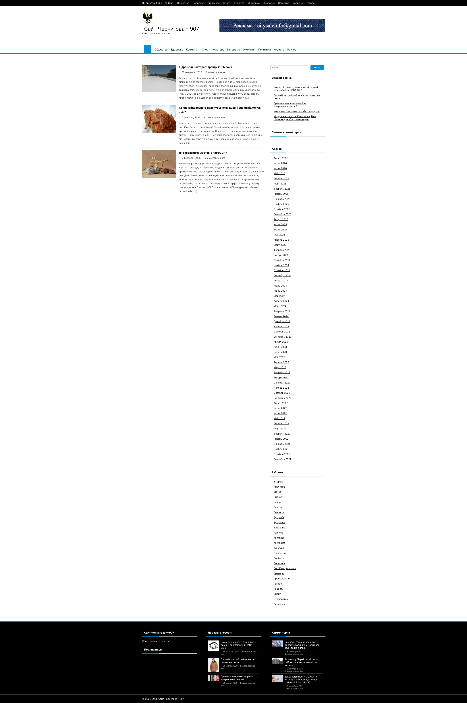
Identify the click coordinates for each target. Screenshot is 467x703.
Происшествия (282, 578)
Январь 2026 (281, 193)
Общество (183, 2)
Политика (283, 2)
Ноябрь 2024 (281, 265)
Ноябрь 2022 (281, 387)
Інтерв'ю (278, 481)
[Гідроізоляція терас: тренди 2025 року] (159, 91)
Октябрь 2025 (282, 209)
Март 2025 (280, 244)
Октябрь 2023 (282, 331)
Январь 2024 (281, 316)
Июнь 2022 (280, 413)
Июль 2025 (280, 224)
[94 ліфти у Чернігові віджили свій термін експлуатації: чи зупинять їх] (277, 661)
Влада (277, 502)
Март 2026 (280, 183)
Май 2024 (279, 295)
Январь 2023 (281, 377)
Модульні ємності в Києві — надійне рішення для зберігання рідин (295, 118)
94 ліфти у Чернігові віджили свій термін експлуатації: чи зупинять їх (302, 662)
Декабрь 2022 (282, 382)
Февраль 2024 (282, 311)
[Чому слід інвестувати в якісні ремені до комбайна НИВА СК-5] (213, 645)
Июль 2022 (280, 408)
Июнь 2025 (280, 229)
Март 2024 (280, 306)
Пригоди (279, 573)
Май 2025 (279, 234)
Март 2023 (280, 367)
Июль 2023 (280, 346)
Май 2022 (279, 418)
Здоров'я (279, 517)
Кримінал (279, 537)
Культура (239, 2)
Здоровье (198, 2)
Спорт (226, 2)
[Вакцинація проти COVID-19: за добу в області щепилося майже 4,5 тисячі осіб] (277, 678)
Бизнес (278, 496)
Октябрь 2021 (282, 454)
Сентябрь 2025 (282, 214)
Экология (269, 2)
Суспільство (281, 598)
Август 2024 (281, 280)
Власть (278, 507)
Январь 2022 (281, 438)
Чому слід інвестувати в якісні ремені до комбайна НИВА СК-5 (296, 88)
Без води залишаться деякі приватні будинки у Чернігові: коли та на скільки (302, 644)
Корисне (298, 2)
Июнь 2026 (280, 168)
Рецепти (278, 588)
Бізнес (277, 491)
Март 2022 (280, 428)
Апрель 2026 (281, 178)
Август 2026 (281, 158)
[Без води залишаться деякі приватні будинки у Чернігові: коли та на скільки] (277, 643)
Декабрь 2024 (282, 260)
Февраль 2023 (282, 372)
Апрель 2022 (281, 423)
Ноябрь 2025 (281, 203)
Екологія (279, 512)
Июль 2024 (280, 285)
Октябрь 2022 (282, 392)
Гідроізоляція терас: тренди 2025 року (205, 67)
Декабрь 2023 (282, 321)
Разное (310, 2)
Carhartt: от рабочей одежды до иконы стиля (238, 661)
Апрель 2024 (281, 300)
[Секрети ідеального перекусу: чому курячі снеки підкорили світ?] (159, 131)
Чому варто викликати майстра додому (297, 111)
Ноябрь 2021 (281, 448)
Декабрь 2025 (282, 198)
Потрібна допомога (285, 568)
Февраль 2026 (282, 188)
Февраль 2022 (282, 433)
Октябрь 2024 (282, 270)
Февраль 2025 (282, 249)
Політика (279, 558)
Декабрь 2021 (282, 443)
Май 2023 (279, 357)
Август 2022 (281, 403)
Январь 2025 (281, 255)
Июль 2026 (280, 163)
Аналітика (279, 486)
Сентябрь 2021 (282, 459)
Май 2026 (279, 173)
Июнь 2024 (280, 290)
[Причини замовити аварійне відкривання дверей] (213, 678)
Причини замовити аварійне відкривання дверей (290, 105)
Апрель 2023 (281, 362)
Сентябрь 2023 (282, 336)
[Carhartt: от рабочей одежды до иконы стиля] (213, 665)
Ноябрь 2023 (281, 326)
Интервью (254, 2)
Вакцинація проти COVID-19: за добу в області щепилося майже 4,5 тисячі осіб (301, 679)
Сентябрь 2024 (282, 275)
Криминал (214, 2)
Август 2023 (281, 341)
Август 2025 (281, 219)
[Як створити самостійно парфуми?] (159, 176)
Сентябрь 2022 (282, 397)
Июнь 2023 (280, 351)
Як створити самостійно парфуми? (203, 152)
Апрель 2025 (281, 239)
